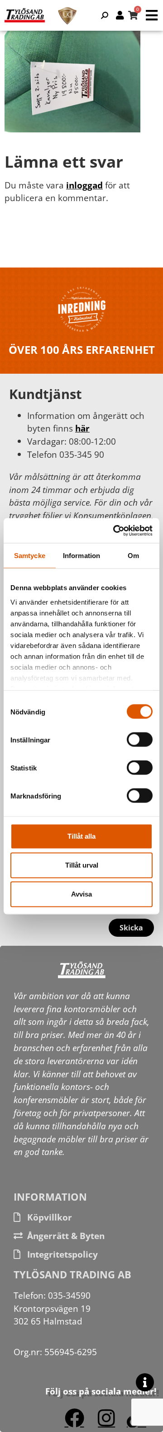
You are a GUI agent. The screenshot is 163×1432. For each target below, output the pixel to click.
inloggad (84, 185)
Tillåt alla (81, 836)
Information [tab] (81, 555)
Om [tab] (133, 555)
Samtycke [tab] (29, 555)
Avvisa (81, 894)
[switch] (140, 739)
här (82, 428)
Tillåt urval (81, 865)
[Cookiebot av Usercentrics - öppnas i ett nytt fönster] (115, 530)
